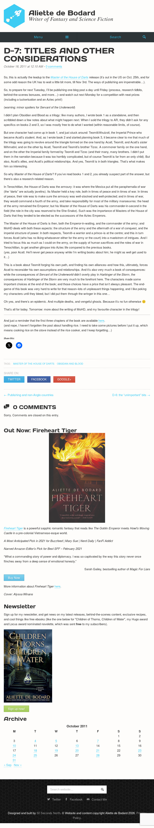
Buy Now (14, 577)
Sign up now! (16, 709)
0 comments (54, 66)
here (101, 320)
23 (139, 750)
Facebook (39, 379)
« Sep (7, 765)
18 (35, 750)
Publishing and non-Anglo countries (29, 395)
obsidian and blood (70, 363)
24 (14, 755)
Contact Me (99, 799)
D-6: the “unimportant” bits (131, 395)
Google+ (64, 379)
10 (14, 745)
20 (77, 750)
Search (115, 37)
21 (97, 750)
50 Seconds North (48, 813)
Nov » (18, 765)
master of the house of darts (33, 363)
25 (35, 755)
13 (77, 745)
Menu (38, 37)
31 (14, 760)
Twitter (14, 379)
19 (56, 750)
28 (97, 755)
